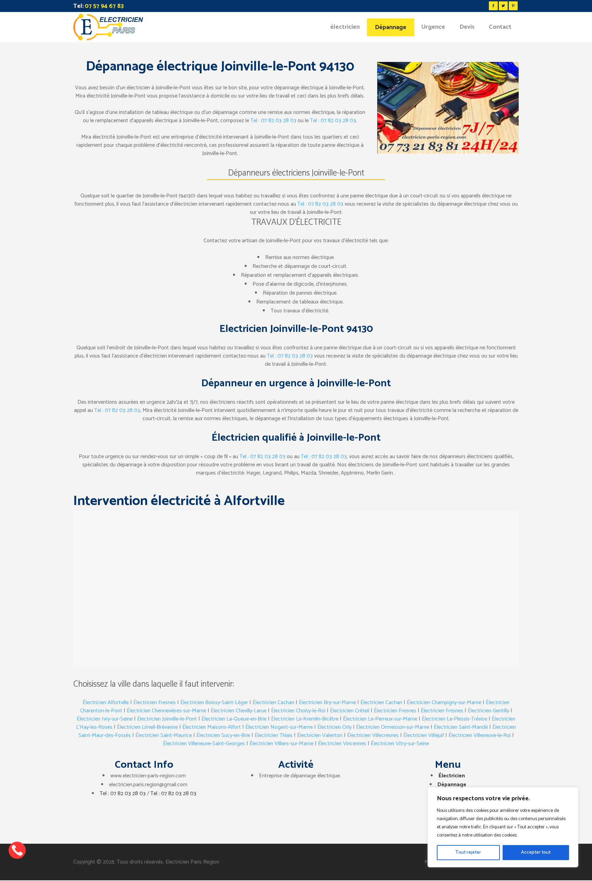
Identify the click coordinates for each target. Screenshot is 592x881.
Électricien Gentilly (488, 710)
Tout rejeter (468, 852)
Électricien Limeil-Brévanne (147, 727)
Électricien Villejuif (423, 735)
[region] (503, 827)
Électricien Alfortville (106, 702)
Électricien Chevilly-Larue (239, 710)
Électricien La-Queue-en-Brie (234, 719)
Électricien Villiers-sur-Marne (281, 743)
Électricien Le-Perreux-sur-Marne (380, 719)
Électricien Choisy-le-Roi (298, 710)
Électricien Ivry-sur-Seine (105, 719)
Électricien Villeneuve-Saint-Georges (204, 743)
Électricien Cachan (273, 702)
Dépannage (451, 784)
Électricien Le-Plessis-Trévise (454, 719)
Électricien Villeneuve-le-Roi (479, 735)
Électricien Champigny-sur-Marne (444, 702)
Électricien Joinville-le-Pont (167, 719)
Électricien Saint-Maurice (163, 735)
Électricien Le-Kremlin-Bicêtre (304, 719)
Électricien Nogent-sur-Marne (279, 727)
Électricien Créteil (349, 710)
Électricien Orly (334, 727)
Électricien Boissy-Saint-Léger (214, 702)
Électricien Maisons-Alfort (211, 727)
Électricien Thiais (274, 735)
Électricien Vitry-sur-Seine (400, 743)
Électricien (452, 775)
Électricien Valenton (320, 735)
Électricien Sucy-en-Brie (223, 735)
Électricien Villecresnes (373, 735)
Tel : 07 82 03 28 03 (273, 120)
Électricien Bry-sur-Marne (327, 702)
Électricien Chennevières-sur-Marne (166, 710)
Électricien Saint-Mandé (461, 727)
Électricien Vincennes (342, 743)
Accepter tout (536, 852)
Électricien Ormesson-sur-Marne (392, 727)
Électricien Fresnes (154, 702)
